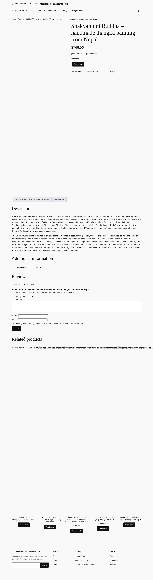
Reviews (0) (59, 199)
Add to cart (78, 64)
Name (15, 315)
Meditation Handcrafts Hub (54, 3)
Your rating (17, 296)
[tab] (20, 199)
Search (44, 565)
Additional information (39, 199)
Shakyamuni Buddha (40, 19)
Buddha (29, 19)
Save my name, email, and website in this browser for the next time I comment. (49, 323)
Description (20, 199)
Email (15, 319)
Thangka (21, 19)
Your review (18, 299)
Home (14, 19)
